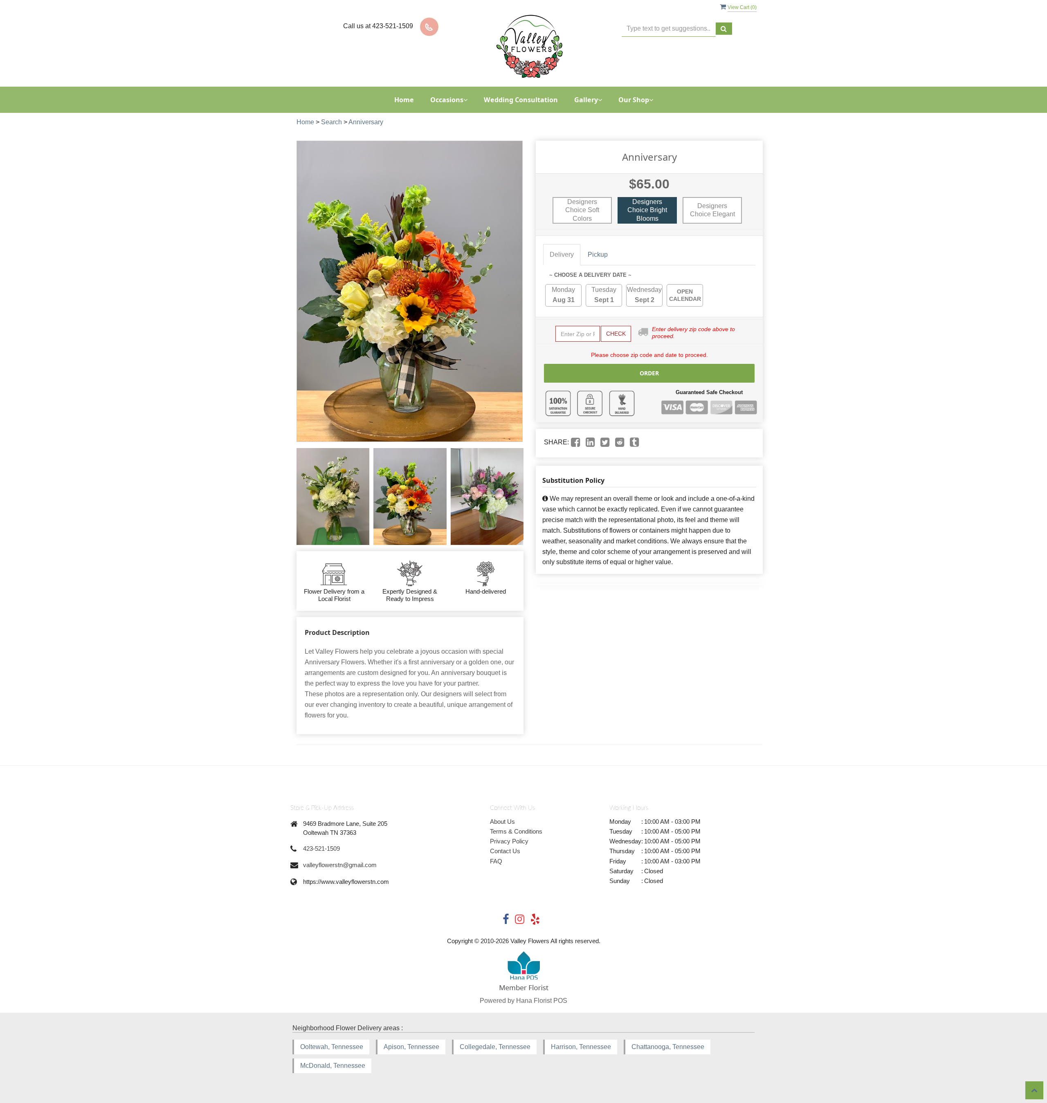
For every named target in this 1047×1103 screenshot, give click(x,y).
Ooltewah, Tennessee (331, 1046)
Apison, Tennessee (411, 1046)
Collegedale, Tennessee (495, 1046)
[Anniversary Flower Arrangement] (333, 496)
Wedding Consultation (521, 99)
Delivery (562, 254)
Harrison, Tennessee (581, 1046)
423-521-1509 (321, 848)
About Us (502, 821)
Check (616, 333)
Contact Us (505, 850)
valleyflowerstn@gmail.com (340, 864)
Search (331, 122)
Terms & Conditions (516, 831)
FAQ (496, 861)
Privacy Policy (509, 841)
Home (404, 99)
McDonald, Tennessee (332, 1065)
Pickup (598, 254)
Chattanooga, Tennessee (667, 1046)
